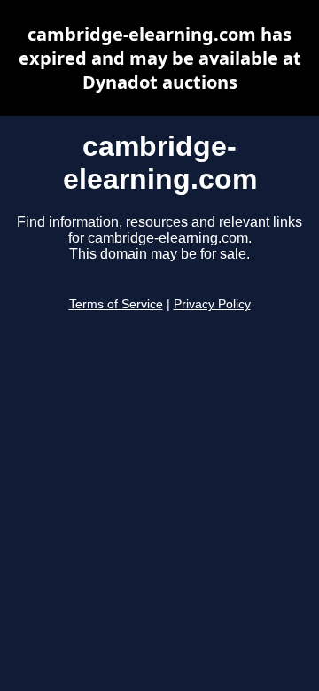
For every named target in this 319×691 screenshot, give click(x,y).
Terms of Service (116, 304)
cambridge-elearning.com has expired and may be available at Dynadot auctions (160, 58)
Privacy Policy (212, 304)
